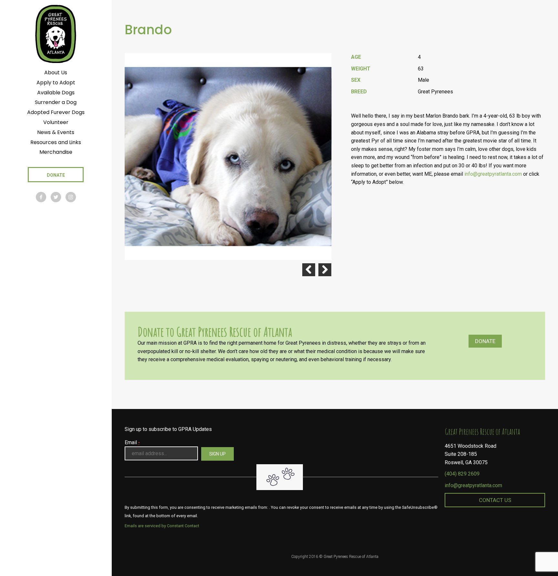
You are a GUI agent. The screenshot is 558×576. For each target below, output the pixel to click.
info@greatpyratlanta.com (473, 485)
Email (132, 442)
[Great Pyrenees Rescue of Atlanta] (55, 33)
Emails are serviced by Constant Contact (162, 525)
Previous (308, 269)
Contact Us (495, 500)
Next (324, 269)
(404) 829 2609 (462, 474)
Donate (485, 341)
